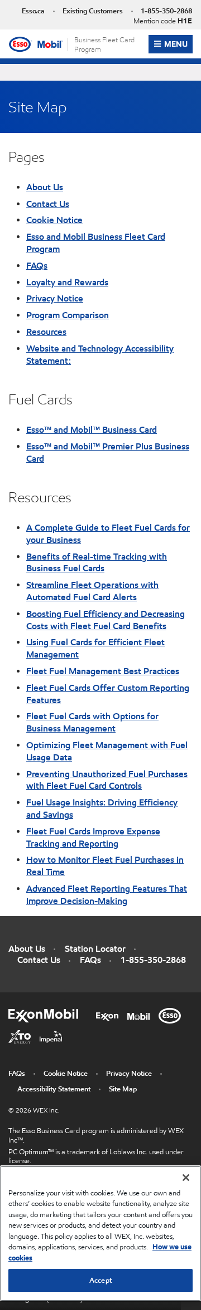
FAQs (36, 265)
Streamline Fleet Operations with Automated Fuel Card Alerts (92, 590)
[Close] (186, 1177)
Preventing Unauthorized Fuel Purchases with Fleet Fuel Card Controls (107, 780)
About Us (44, 186)
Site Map (123, 1089)
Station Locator (95, 948)
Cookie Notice (54, 219)
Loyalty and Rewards (67, 282)
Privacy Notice (54, 298)
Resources (46, 331)
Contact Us (47, 203)
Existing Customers (93, 11)
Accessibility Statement (53, 1089)
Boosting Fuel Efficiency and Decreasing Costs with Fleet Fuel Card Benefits (105, 619)
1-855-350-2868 (166, 11)
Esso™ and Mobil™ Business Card (91, 429)
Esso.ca (33, 11)
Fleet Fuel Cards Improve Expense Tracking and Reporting (93, 837)
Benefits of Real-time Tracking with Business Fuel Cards (96, 562)
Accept (100, 1280)
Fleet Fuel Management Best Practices (102, 670)
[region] (100, 1233)
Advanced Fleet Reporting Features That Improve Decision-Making (106, 894)
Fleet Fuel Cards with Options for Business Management (92, 722)
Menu (178, 44)
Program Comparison (67, 314)
